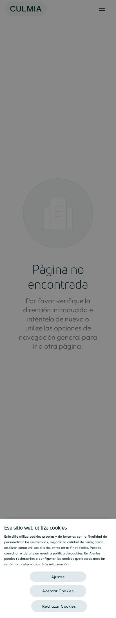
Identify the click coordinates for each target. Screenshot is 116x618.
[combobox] (109, 525)
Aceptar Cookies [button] (57, 590)
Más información (55, 564)
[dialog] (58, 568)
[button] (58, 574)
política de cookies (67, 553)
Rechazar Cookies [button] (59, 606)
